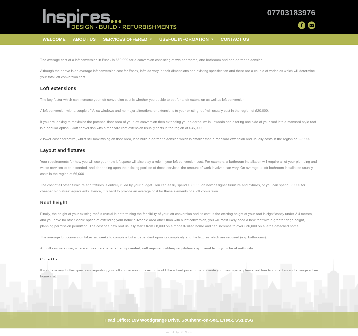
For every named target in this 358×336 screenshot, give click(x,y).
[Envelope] (311, 25)
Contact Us (235, 39)
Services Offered (125, 39)
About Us (84, 39)
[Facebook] (302, 25)
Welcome (54, 39)
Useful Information (184, 39)
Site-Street (186, 332)
